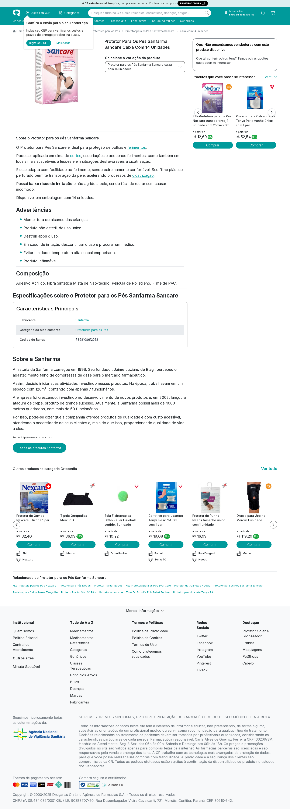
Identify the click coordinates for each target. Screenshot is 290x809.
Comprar (212, 145)
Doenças (77, 689)
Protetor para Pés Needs (75, 585)
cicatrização (143, 175)
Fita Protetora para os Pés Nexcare (34, 585)
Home (20, 31)
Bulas (74, 682)
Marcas (76, 695)
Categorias (78, 650)
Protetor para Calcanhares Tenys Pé (35, 592)
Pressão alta (118, 20)
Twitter (202, 636)
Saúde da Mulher (163, 20)
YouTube (204, 656)
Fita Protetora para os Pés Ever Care (148, 585)
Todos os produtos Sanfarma (39, 448)
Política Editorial (25, 638)
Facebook (205, 643)
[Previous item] (16, 524)
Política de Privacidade (150, 631)
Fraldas (248, 643)
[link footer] (89, 785)
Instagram (205, 650)
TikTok (202, 670)
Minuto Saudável (26, 666)
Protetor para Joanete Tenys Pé (193, 592)
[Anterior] (198, 112)
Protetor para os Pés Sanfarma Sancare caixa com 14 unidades (140, 67)
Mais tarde (63, 42)
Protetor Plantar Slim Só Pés (78, 592)
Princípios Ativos (83, 675)
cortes (75, 155)
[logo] (16, 13)
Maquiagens (252, 650)
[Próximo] (272, 112)
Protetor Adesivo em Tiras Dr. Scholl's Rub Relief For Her (134, 592)
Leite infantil (139, 20)
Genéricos (187, 20)
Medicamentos (81, 631)
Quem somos (23, 631)
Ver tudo (271, 77)
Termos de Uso (144, 644)
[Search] (207, 13)
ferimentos (136, 147)
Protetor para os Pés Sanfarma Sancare (150, 31)
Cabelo (248, 663)
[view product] (213, 98)
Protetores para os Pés (105, 31)
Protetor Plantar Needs (108, 585)
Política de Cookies (147, 638)
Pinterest (204, 663)
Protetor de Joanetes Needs (192, 585)
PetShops (250, 656)
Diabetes (98, 20)
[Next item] (273, 524)
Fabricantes (79, 702)
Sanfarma (82, 320)
